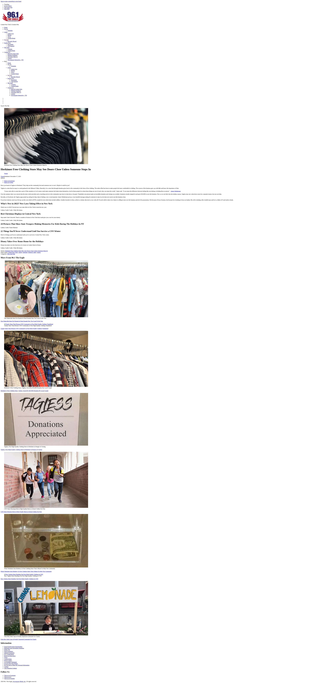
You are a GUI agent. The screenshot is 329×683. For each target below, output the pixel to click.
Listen (5, 32)
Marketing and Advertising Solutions (14, 648)
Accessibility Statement (10, 662)
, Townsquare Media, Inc (19, 681)
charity (20, 252)
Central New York (13, 252)
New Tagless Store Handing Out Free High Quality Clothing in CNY (19, 579)
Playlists (6, 40)
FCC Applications (9, 654)
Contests (10, 49)
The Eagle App (8, 7)
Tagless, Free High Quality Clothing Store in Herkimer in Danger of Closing (21, 449)
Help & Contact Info (13, 53)
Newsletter (10, 44)
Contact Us (7, 52)
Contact (6, 666)
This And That (11, 254)
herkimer (25, 252)
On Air (6, 29)
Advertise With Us (13, 57)
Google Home (11, 38)
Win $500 (6, 9)
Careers (10, 58)
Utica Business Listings (10, 668)
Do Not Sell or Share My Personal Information (16, 665)
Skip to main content (6, 1)
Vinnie (2, 176)
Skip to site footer (16, 1)
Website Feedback (12, 55)
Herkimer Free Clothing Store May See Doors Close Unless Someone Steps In (26, 251)
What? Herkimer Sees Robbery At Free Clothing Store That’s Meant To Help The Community (26, 571)
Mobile (9, 35)
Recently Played (12, 41)
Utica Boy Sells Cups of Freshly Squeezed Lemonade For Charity (18, 639)
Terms (5, 657)
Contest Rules (11, 50)
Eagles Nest (7, 43)
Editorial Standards (9, 653)
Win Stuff (6, 47)
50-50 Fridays (8, 6)
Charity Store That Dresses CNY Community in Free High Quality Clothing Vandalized (24, 328)
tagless (39, 252)
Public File (7, 649)
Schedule (10, 30)
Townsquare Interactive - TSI (15, 60)
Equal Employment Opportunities (13, 646)
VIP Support (11, 46)
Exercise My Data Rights (11, 663)
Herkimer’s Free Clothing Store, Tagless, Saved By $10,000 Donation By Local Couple (24, 390)
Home (5, 27)
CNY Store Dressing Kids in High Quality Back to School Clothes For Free (21, 512)
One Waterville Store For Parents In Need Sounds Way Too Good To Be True (22, 321)
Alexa (9, 36)
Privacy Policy (8, 660)
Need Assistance (8, 651)
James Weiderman (176, 191)
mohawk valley (32, 252)
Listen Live (11, 33)
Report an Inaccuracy (10, 656)
